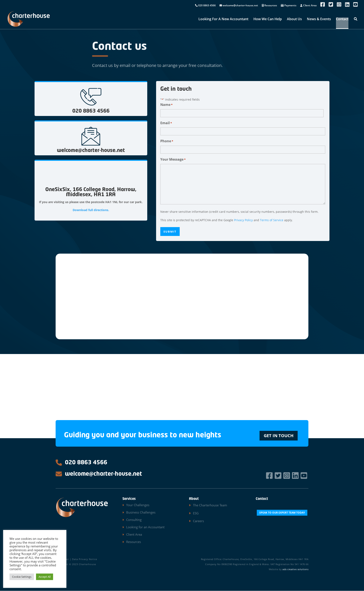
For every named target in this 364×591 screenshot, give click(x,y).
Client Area (309, 5)
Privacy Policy (243, 220)
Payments (290, 5)
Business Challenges (140, 512)
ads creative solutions (295, 569)
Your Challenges (137, 505)
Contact (342, 19)
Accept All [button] (45, 577)
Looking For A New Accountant (223, 19)
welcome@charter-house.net (240, 5)
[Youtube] (304, 475)
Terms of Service (271, 220)
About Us (294, 19)
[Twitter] (278, 475)
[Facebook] (270, 475)
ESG (196, 513)
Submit (170, 231)
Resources (270, 5)
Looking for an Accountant (145, 527)
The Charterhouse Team (210, 505)
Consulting (134, 520)
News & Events (319, 19)
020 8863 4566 (207, 5)
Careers (198, 521)
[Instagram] (287, 475)
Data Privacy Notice (84, 559)
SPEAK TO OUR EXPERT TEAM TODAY (282, 512)
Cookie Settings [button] (21, 577)
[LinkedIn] (296, 475)
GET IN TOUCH (278, 435)
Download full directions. (91, 210)
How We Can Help (267, 19)
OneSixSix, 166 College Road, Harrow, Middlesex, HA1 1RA (90, 192)
